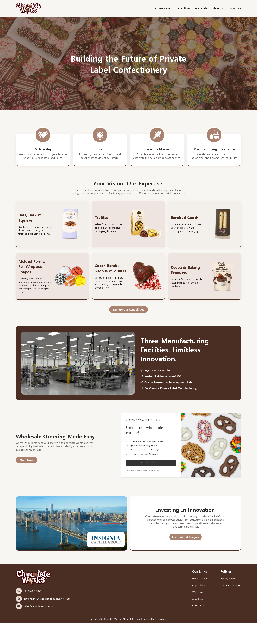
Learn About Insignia (185, 537)
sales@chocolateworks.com (39, 606)
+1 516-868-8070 (32, 591)
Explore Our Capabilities (128, 309)
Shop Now (26, 460)
